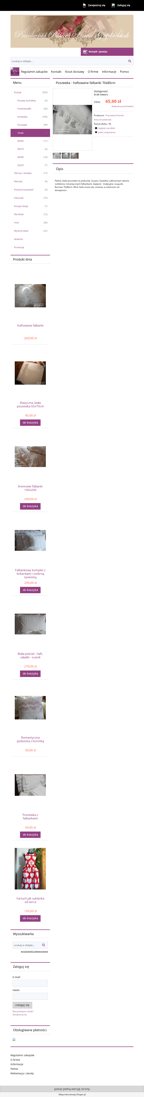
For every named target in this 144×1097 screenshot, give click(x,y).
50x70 (20, 149)
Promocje (19, 247)
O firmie (15, 1059)
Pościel (17, 92)
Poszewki (22, 124)
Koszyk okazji (21, 206)
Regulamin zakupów (22, 1055)
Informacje (17, 1064)
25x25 (20, 165)
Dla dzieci (19, 214)
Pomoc (14, 1068)
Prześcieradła (24, 108)
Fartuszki (19, 197)
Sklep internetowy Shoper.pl (72, 1094)
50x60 (20, 140)
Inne (16, 222)
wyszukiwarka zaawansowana (34, 951)
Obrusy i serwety (23, 173)
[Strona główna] (72, 30)
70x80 (20, 132)
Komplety (22, 116)
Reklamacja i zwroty (22, 1073)
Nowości (18, 239)
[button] (104, 128)
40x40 (20, 157)
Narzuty (18, 181)
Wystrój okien (21, 230)
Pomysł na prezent (24, 189)
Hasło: (16, 990)
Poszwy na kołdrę (26, 100)
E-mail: (17, 977)
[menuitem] (34, 71)
